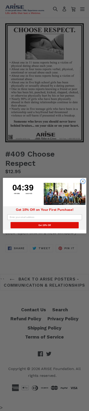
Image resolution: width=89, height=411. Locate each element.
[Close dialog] (82, 181)
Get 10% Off (44, 225)
